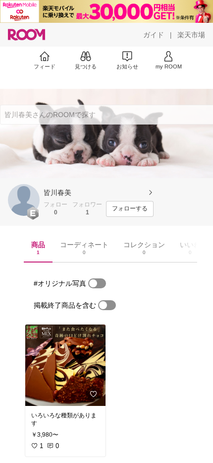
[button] (24, 200)
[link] (65, 365)
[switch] (97, 283)
